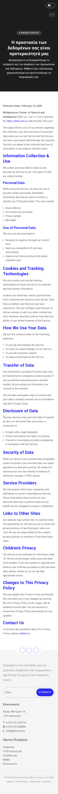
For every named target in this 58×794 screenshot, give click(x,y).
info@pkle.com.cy (15, 730)
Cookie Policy (35, 782)
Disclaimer (47, 782)
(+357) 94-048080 (16, 726)
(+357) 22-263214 (16, 722)
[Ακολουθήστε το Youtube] (36, 650)
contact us (24, 633)
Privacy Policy (21, 782)
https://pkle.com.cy (17, 121)
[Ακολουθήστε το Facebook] (22, 650)
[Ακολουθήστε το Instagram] (29, 650)
